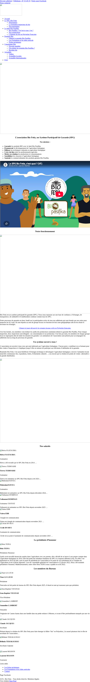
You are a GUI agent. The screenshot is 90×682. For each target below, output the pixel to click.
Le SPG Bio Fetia (10, 21)
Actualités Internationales (17, 58)
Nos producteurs (14, 32)
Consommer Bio (10, 44)
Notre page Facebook (38, 1)
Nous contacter (5, 3)
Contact (7, 671)
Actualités (7, 52)
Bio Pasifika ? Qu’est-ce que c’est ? (21, 30)
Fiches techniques (15, 42)
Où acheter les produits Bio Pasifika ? (22, 48)
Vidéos (11, 54)
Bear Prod (12, 681)
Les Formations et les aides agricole (21, 40)
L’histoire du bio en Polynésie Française (22, 34)
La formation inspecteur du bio (19, 24)
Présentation (13, 23)
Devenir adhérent (6, 1)
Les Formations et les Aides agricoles (17, 669)
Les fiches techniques (11, 667)
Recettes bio (13, 50)
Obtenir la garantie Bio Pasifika (20, 38)
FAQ (6, 60)
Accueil (7, 19)
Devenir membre (14, 46)
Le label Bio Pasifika (11, 28)
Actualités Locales (15, 56)
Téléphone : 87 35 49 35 (21, 1)
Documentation (14, 26)
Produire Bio (8, 36)
